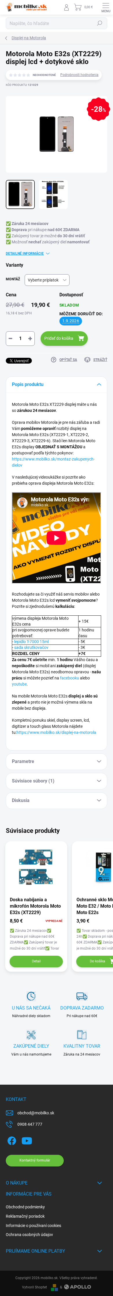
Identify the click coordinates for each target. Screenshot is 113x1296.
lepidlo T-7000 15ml (31, 641)
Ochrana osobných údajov (29, 1234)
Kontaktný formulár (34, 1160)
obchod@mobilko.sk (35, 1113)
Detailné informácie (25, 254)
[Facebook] (11, 1140)
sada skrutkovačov (31, 647)
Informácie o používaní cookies (33, 1225)
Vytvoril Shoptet (34, 1287)
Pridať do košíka (58, 338)
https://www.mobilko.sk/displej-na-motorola (56, 732)
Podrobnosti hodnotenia (79, 75)
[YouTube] (26, 1140)
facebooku (69, 678)
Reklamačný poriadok (25, 1216)
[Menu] (106, 7)
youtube (19, 684)
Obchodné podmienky (25, 1207)
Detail (36, 961)
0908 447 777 (29, 1124)
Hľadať (99, 23)
